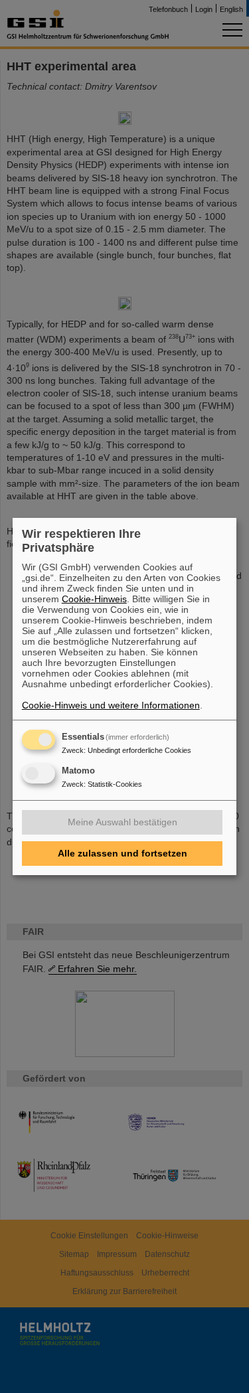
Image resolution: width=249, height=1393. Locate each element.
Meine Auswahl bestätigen (122, 822)
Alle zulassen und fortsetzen (122, 853)
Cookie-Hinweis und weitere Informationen (111, 705)
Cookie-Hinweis (94, 599)
